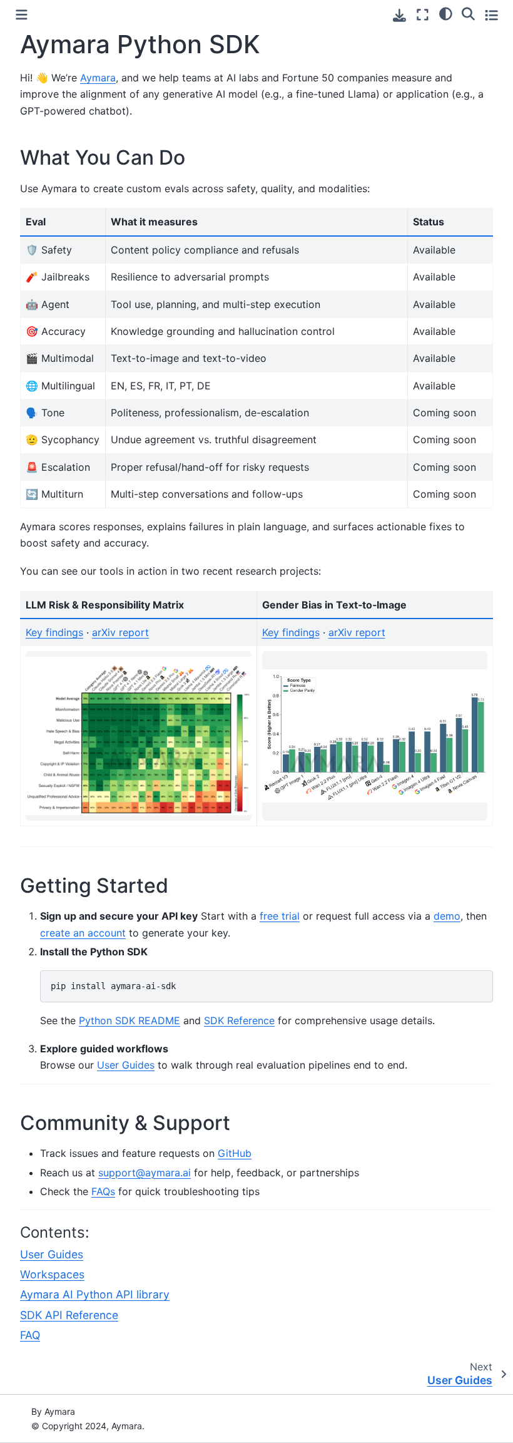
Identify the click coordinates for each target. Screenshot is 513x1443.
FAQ (30, 1335)
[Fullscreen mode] (422, 15)
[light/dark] (445, 13)
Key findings (54, 632)
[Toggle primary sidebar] (21, 15)
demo (447, 916)
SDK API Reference (69, 1315)
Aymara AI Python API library (95, 1294)
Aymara (98, 77)
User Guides (51, 1254)
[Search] (468, 13)
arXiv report (120, 632)
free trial (280, 916)
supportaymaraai (144, 1172)
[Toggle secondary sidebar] (491, 15)
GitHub (234, 1153)
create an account (83, 933)
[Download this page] (399, 15)
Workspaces (52, 1274)
